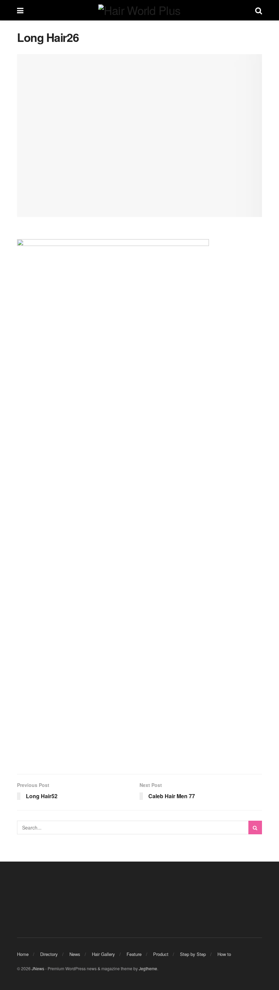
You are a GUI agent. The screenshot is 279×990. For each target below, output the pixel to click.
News (74, 954)
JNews (38, 968)
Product (160, 954)
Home (23, 954)
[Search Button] (255, 827)
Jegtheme (148, 968)
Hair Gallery (103, 954)
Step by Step (193, 954)
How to (224, 954)
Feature (134, 954)
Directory (49, 954)
